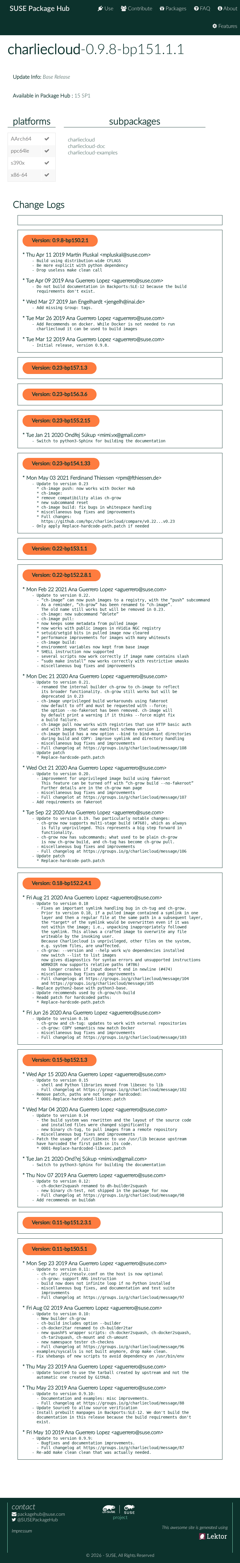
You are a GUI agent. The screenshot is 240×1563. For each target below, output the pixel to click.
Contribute (139, 8)
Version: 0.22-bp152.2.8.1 (61, 575)
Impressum (22, 1531)
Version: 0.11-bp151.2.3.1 (61, 1222)
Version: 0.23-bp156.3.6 (59, 394)
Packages (175, 8)
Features (227, 26)
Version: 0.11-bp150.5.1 (59, 1249)
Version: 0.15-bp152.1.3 (59, 1060)
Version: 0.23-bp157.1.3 (59, 368)
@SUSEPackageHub (37, 1520)
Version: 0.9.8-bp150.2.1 (60, 240)
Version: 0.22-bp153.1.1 (59, 549)
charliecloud (44, 50)
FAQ (204, 8)
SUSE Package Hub (40, 8)
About (229, 8)
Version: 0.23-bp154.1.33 (61, 463)
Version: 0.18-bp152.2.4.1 (61, 883)
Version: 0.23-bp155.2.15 (61, 421)
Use (108, 8)
